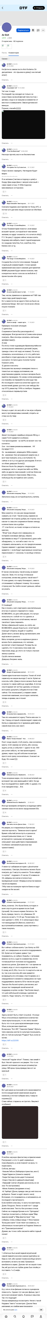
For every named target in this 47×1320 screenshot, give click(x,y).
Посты (4, 53)
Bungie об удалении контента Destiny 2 (17, 672)
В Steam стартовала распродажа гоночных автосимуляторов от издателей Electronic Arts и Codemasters (17, 902)
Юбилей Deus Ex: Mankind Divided (17, 775)
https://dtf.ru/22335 (10, 1040)
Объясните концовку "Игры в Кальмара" (17, 493)
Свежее (5, 59)
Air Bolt (9, 64)
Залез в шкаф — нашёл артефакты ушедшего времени (17, 322)
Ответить (5, 80)
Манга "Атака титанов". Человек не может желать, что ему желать (17, 738)
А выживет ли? (12, 88)
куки (15, 1310)
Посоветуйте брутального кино (17, 1286)
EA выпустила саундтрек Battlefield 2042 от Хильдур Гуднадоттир (17, 714)
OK (41, 1310)
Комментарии (14, 53)
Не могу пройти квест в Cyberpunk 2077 (17, 292)
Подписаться (23, 30)
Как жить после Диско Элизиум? (17, 824)
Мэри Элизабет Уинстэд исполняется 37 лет (17, 203)
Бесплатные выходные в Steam (17, 863)
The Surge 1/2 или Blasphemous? (17, 225)
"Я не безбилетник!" (13, 151)
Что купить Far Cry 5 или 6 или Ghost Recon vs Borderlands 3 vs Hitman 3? (17, 167)
